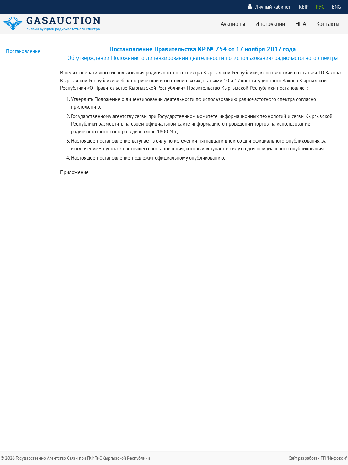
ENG (336, 7)
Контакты (328, 24)
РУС (320, 7)
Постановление (23, 51)
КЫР (304, 7)
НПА (300, 24)
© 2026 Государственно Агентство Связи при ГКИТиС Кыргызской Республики (75, 458)
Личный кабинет (273, 7)
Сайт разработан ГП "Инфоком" (318, 458)
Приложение (74, 172)
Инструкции (270, 24)
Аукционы (233, 24)
